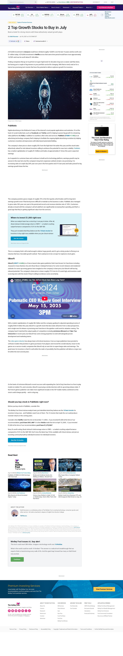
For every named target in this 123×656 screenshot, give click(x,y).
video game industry (17, 341)
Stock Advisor (61, 608)
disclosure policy (26, 532)
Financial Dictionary (89, 613)
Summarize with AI (40, 41)
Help (112, 2)
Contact (42, 616)
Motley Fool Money (63, 621)
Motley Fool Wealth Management (106, 608)
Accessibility (96, 2)
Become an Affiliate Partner (105, 616)
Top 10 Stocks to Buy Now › (105, 7)
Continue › (17, 559)
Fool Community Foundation (105, 613)
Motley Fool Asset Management (106, 606)
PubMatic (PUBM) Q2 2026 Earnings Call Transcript (19, 476)
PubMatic (77, 148)
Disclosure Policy (33, 629)
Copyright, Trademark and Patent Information (65, 629)
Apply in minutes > (101, 151)
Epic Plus (60, 613)
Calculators (87, 611)
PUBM (68, 135)
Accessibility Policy (46, 629)
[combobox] (22, 2)
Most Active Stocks (108, 12)
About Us (42, 606)
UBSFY (16, 263)
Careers (42, 608)
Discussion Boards (89, 608)
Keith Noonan (14, 36)
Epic (59, 611)
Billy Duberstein (71, 473)
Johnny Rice (70, 493)
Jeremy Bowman (46, 493)
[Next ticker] (102, 15)
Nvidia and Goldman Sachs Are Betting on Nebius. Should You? (42, 476)
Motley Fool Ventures (103, 611)
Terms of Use (13, 629)
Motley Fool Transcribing (24, 473)
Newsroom (43, 613)
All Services (61, 606)
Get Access (92, 86)
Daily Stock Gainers (108, 15)
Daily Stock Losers (110, 18)
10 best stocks (45, 231)
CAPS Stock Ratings (89, 606)
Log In (105, 2)
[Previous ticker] (9, 15)
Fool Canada (73, 608)
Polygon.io (27, 615)
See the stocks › (19, 238)
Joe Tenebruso (21, 493)
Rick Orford (45, 473)
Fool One (60, 618)
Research (42, 611)
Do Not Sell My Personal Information (104, 629)
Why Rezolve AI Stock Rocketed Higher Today (17, 496)
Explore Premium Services (24, 22)
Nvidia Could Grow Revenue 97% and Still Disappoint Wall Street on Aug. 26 (69, 496)
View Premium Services (104, 589)
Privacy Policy (23, 629)
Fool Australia (73, 606)
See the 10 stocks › (17, 440)
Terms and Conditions (86, 629)
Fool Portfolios (61, 616)
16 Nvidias (58, 544)
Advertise (42, 618)
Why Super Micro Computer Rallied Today (69, 476)
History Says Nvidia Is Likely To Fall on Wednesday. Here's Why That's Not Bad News (44, 496)
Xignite (20, 615)
